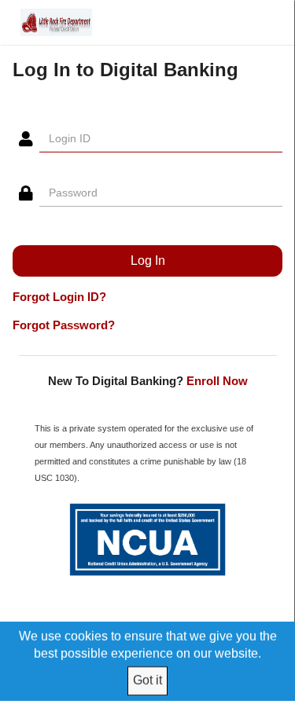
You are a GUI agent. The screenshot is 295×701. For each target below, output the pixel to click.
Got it (147, 680)
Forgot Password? (64, 325)
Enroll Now (217, 380)
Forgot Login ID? (59, 296)
